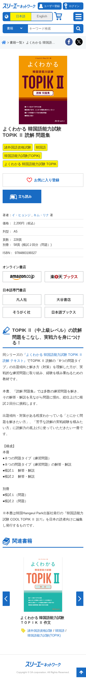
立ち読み (25, 196)
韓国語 (41, 147)
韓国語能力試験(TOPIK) (22, 156)
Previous (6, 598)
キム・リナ (41, 215)
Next (79, 598)
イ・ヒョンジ (21, 215)
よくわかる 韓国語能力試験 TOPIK (30, 164)
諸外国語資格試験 (17, 147)
